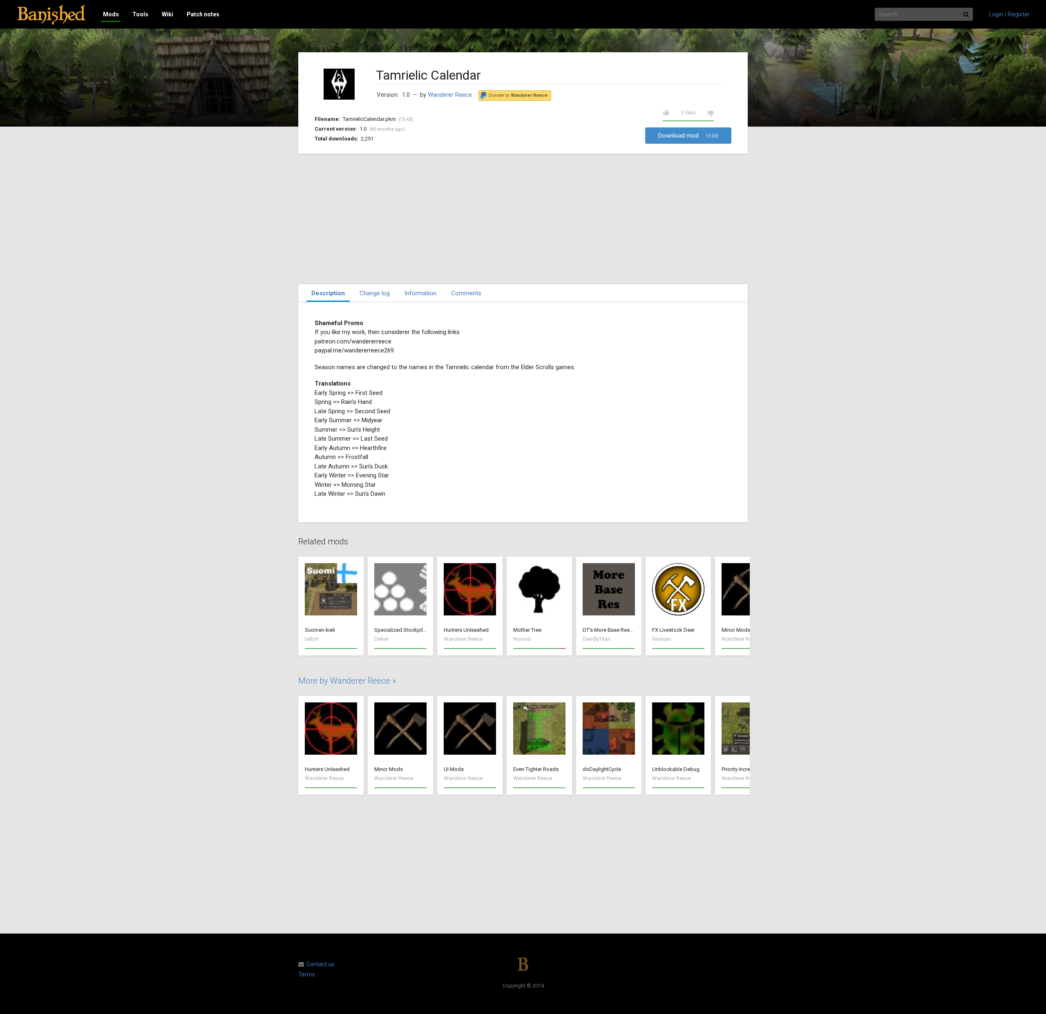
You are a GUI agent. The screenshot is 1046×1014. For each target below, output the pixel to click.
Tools (140, 14)
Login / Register (1009, 14)
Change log (375, 293)
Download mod (688, 135)
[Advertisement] (523, 219)
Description (328, 293)
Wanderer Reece (450, 94)
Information (420, 293)
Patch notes (203, 14)
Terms (306, 974)
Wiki (167, 14)
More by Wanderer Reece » (347, 681)
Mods (111, 14)
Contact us (320, 964)
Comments (466, 293)
